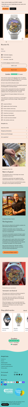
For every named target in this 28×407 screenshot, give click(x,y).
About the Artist (5, 127)
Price (2, 49)
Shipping (8, 62)
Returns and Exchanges (7, 134)
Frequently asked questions (7, 366)
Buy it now (14, 69)
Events (2, 360)
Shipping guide (4, 362)
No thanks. (12, 8)
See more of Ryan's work (10, 252)
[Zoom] (22, 38)
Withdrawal (5, 404)
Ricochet (16, 77)
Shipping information (6, 130)
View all (25, 310)
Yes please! (5, 8)
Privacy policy (4, 368)
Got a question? (4, 137)
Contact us (3, 359)
